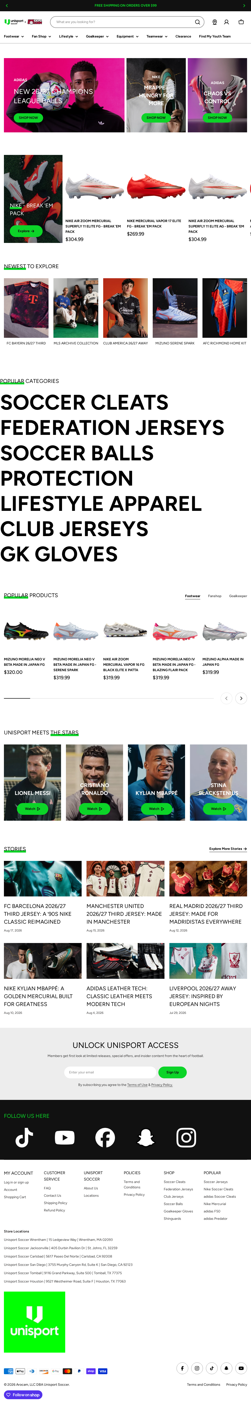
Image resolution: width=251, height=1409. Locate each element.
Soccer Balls (77, 453)
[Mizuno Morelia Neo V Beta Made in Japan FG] (26, 629)
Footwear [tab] (192, 596)
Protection (67, 478)
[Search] (198, 22)
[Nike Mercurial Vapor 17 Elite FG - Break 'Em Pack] (156, 184)
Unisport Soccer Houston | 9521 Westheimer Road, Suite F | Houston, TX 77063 (65, 1281)
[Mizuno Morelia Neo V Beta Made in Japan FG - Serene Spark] (75, 629)
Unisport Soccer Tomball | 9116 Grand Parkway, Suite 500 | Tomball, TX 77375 (63, 1273)
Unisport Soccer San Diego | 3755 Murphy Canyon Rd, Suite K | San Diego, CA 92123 (68, 1265)
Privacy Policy (236, 1385)
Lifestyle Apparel (101, 503)
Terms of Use (137, 1085)
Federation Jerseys (112, 427)
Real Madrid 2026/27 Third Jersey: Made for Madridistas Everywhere (206, 914)
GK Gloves (59, 554)
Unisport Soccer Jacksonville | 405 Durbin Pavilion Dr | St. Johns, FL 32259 (60, 1248)
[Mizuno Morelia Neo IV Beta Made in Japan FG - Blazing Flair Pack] (175, 629)
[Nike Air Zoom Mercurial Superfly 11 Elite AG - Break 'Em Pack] (217, 184)
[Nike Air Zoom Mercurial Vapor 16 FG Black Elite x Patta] (125, 629)
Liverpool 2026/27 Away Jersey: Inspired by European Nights (202, 996)
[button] (7, 6)
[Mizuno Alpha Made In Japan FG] (224, 629)
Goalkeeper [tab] (238, 596)
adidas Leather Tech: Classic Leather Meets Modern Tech (119, 996)
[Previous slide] (226, 698)
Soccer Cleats (84, 402)
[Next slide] (241, 698)
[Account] (226, 22)
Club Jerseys (74, 528)
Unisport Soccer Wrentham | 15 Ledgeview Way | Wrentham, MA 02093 (58, 1240)
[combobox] (127, 22)
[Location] (215, 22)
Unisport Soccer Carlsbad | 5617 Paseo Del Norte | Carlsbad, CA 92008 (58, 1256)
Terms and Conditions (203, 1385)
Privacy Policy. (162, 1085)
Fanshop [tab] (214, 596)
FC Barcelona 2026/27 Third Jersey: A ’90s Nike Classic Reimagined (38, 914)
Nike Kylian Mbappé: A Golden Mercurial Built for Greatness (38, 996)
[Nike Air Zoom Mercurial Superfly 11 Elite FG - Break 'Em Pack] (94, 184)
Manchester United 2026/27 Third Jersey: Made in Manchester (124, 914)
